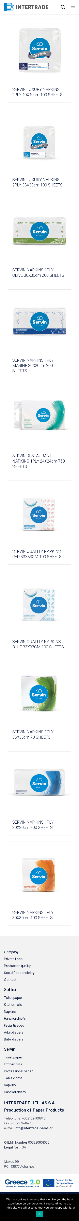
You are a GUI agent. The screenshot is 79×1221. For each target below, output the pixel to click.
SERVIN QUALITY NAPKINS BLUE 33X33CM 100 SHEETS (38, 644)
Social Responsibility (19, 972)
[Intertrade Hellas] (26, 7)
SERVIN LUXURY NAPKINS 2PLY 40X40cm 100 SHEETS (37, 92)
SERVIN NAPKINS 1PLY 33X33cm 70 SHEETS (32, 734)
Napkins (10, 1011)
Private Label (13, 959)
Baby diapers (13, 1039)
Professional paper (18, 1071)
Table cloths (13, 1078)
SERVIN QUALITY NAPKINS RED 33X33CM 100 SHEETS (37, 554)
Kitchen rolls (13, 1004)
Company (11, 952)
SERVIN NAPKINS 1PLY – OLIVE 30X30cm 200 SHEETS (38, 273)
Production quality (17, 965)
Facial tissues (14, 1025)
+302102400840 (34, 1118)
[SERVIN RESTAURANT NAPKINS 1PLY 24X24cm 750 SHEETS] (39, 417)
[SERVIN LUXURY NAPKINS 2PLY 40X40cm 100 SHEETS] (39, 51)
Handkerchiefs (15, 1018)
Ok (39, 1213)
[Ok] (74, 1208)
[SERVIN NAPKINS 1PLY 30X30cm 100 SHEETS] (39, 874)
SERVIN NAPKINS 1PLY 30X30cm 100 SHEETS (32, 915)
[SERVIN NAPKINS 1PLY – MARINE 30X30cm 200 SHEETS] (39, 321)
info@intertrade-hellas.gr (34, 1128)
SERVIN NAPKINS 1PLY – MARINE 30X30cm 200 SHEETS (34, 365)
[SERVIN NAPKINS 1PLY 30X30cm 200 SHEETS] (39, 783)
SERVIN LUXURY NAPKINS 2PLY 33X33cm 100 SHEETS (37, 182)
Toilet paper (13, 997)
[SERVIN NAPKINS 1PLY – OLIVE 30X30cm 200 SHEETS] (39, 231)
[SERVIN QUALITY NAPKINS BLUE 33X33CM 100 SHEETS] (39, 603)
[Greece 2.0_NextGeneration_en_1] (39, 1188)
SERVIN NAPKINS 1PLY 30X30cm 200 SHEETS (32, 825)
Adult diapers (13, 1032)
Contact (10, 979)
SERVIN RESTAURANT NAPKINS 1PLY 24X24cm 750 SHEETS (38, 461)
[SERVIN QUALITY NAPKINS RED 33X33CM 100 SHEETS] (39, 513)
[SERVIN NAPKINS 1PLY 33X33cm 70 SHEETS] (39, 693)
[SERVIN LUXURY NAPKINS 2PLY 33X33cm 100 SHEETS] (39, 141)
